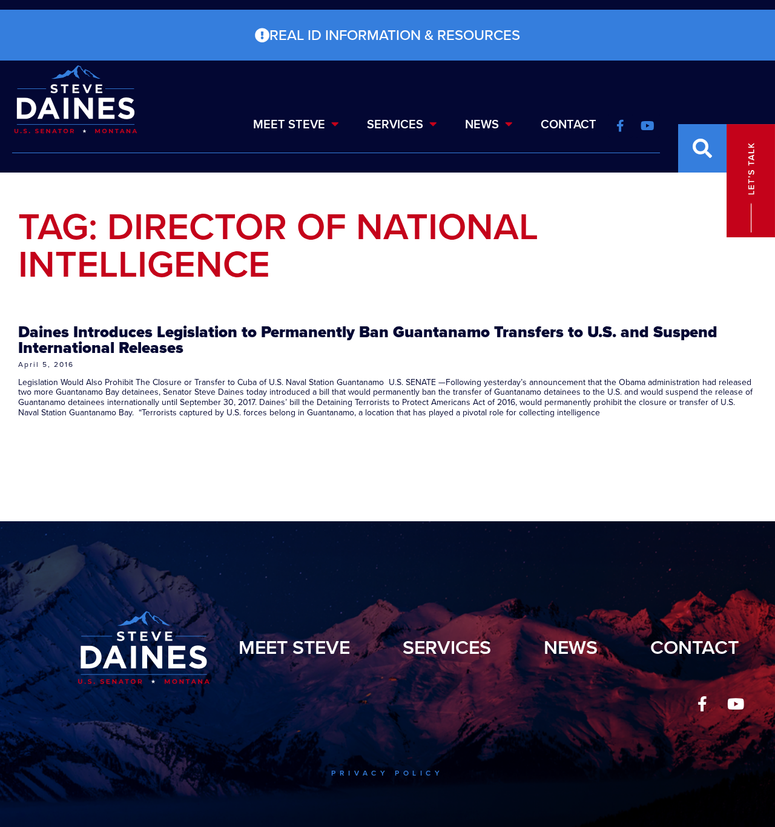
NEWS (482, 124)
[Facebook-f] (702, 704)
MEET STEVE (289, 124)
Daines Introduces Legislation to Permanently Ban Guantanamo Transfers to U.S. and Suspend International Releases (367, 339)
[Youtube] (736, 704)
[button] (702, 148)
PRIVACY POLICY (387, 773)
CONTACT (568, 124)
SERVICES (395, 124)
